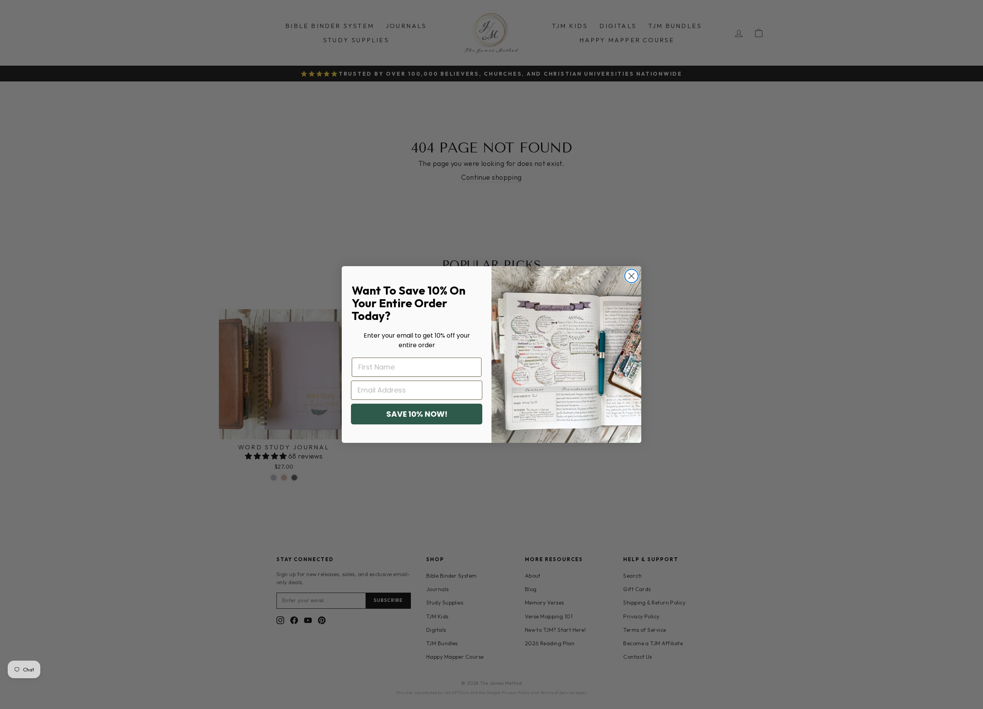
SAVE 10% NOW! (416, 414)
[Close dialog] (631, 276)
